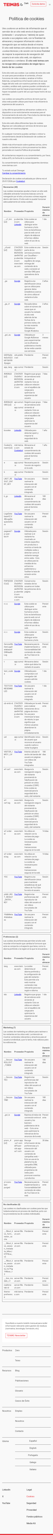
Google (17, 281)
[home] (10, 4)
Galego (33, 1462)
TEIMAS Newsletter (16, 1335)
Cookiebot (20, 181)
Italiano (32, 1469)
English (32, 1448)
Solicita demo (38, 4)
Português (33, 1455)
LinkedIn (17, 225)
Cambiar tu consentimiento (14, 173)
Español (33, 1441)
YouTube (18, 479)
